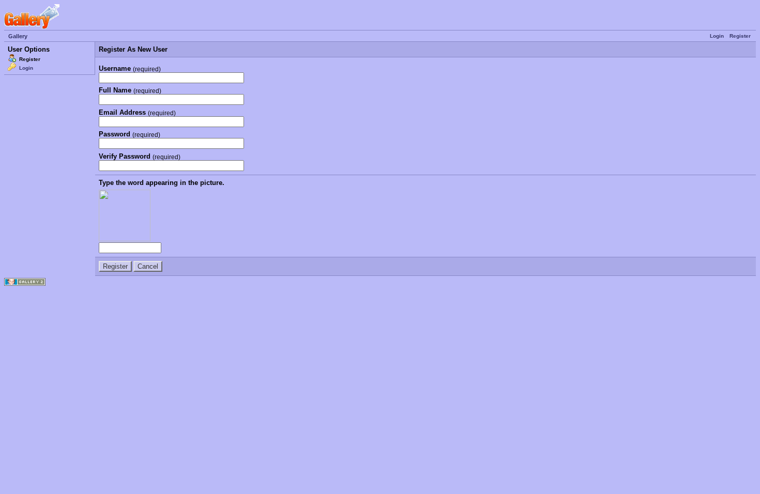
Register (740, 36)
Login (717, 36)
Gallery (17, 36)
